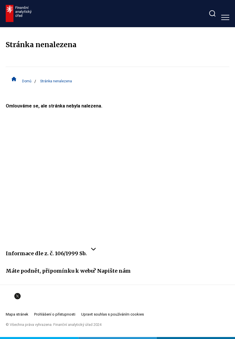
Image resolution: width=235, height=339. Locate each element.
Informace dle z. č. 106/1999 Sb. (46, 253)
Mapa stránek (17, 314)
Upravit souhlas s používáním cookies (112, 314)
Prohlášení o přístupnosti (54, 314)
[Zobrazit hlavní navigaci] (225, 17)
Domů (27, 81)
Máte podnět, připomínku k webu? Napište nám (68, 271)
